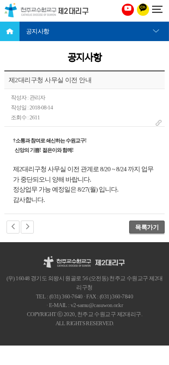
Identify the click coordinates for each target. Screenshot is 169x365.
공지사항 (37, 31)
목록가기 (147, 227)
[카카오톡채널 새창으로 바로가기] (143, 10)
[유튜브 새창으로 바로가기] (128, 10)
